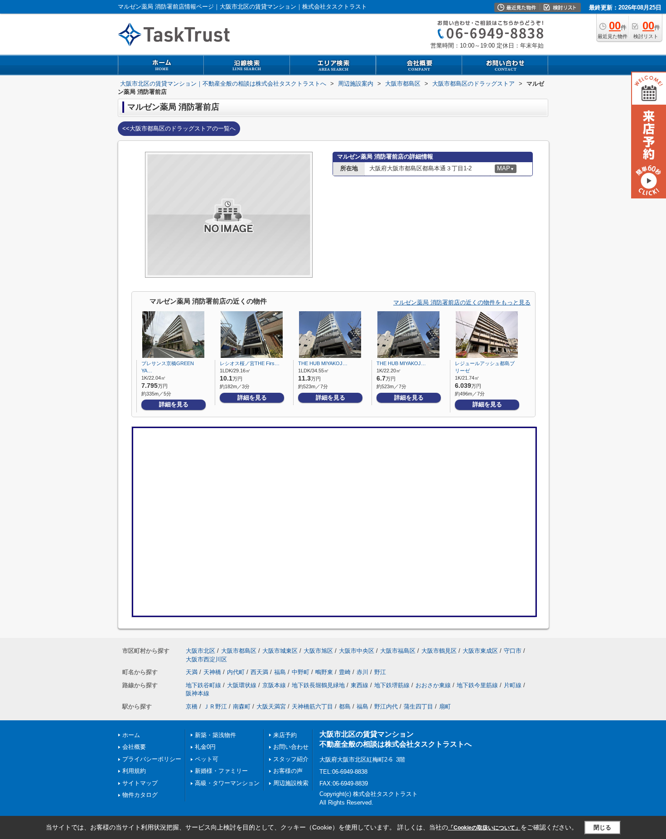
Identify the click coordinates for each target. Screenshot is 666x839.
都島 (345, 706)
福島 (280, 672)
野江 (380, 672)
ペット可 (206, 759)
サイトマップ (140, 783)
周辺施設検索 (291, 783)
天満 (192, 672)
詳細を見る (173, 404)
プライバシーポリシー (151, 759)
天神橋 (212, 672)
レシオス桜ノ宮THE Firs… (250, 363)
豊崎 (345, 672)
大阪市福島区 (397, 650)
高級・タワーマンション (227, 783)
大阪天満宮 (271, 706)
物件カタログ (140, 794)
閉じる (602, 827)
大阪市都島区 (238, 650)
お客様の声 (288, 770)
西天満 (259, 672)
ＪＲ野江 (215, 706)
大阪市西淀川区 (206, 659)
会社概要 (134, 746)
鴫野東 (324, 672)
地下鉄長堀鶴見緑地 (318, 685)
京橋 (192, 706)
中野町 (300, 672)
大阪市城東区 (280, 650)
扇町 (445, 706)
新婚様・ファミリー (221, 770)
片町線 (512, 685)
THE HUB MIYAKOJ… (322, 363)
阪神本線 (197, 693)
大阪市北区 (200, 650)
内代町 (236, 672)
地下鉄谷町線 (203, 685)
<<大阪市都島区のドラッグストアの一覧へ (179, 128)
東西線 (359, 685)
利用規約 (134, 770)
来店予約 (285, 735)
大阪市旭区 (318, 650)
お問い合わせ (291, 746)
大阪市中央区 (356, 650)
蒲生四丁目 (418, 706)
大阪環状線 (241, 685)
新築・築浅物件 (215, 735)
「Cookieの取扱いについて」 (484, 828)
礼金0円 (205, 746)
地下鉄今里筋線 (477, 685)
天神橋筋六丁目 (312, 706)
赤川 (362, 672)
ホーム (131, 735)
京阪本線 (274, 685)
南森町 (242, 706)
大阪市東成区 (480, 650)
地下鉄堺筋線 (392, 685)
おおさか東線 (433, 685)
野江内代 (386, 706)
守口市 (512, 650)
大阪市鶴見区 (439, 650)
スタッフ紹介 (291, 759)
